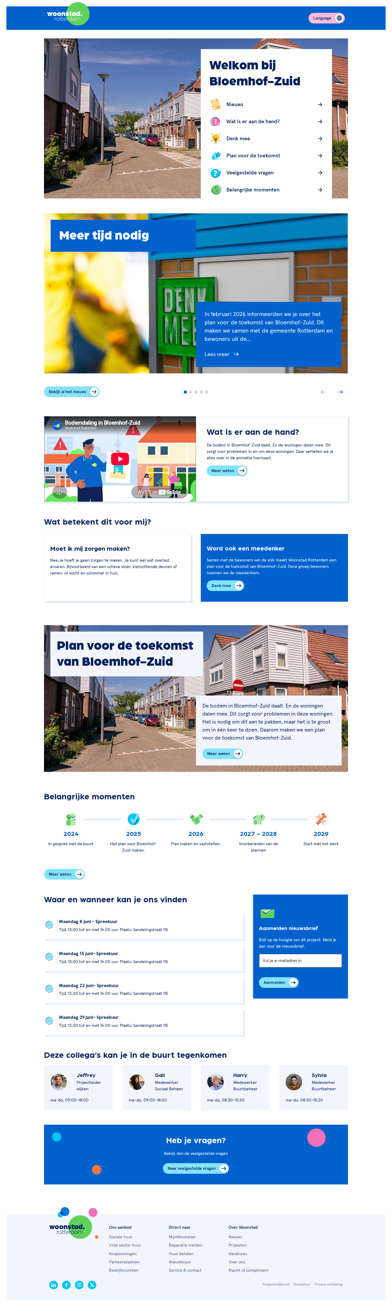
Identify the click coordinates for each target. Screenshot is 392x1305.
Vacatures (238, 1254)
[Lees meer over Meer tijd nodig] (268, 358)
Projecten (238, 1245)
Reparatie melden (185, 1245)
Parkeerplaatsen (124, 1262)
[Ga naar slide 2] (190, 392)
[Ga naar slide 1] (185, 392)
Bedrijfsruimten (123, 1270)
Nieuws (235, 1237)
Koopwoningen (123, 1254)
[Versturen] (279, 982)
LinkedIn (53, 1285)
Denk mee (221, 586)
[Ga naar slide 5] (206, 392)
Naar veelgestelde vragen (192, 1168)
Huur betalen (181, 1254)
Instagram (79, 1285)
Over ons (237, 1262)
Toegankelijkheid (275, 1284)
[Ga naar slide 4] (201, 392)
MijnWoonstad (182, 1237)
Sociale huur (120, 1237)
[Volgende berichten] (340, 392)
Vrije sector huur (125, 1245)
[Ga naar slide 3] (196, 392)
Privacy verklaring (329, 1284)
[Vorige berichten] (322, 392)
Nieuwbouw (180, 1262)
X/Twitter (92, 1285)
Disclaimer (302, 1284)
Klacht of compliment (249, 1270)
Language (322, 18)
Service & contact (185, 1270)
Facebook (66, 1285)
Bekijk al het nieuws (67, 392)
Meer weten (222, 471)
